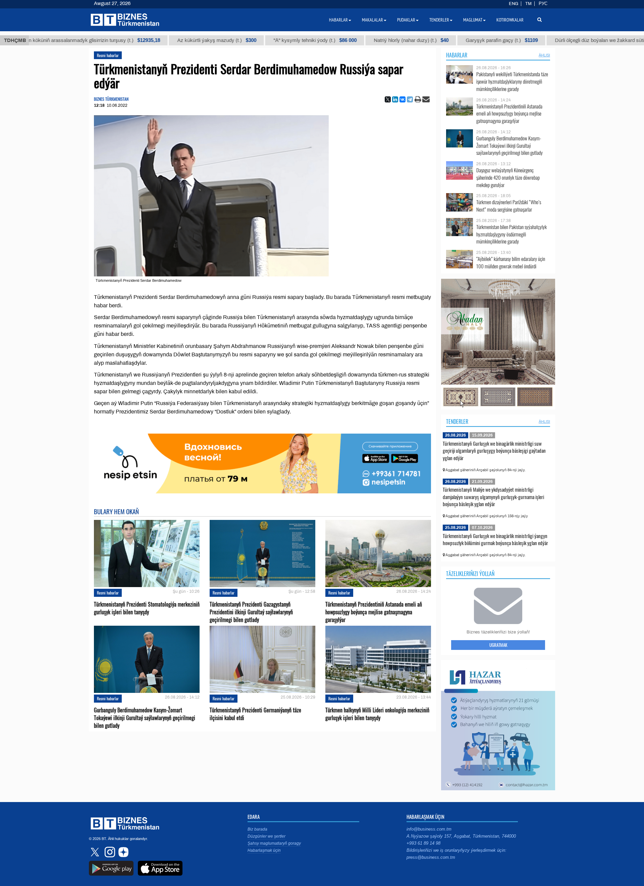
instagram (109, 852)
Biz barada (257, 829)
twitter (95, 852)
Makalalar (372, 20)
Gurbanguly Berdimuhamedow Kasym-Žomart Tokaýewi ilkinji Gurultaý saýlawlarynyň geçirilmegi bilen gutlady (144, 717)
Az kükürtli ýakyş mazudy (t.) (171, 40)
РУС (543, 3)
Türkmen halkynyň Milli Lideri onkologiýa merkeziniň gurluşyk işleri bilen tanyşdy (377, 714)
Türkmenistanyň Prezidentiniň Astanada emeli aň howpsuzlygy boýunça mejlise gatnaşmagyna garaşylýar (373, 612)
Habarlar (456, 55)
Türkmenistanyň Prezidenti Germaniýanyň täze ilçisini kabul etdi (255, 714)
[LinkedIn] (395, 99)
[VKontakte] (402, 99)
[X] (388, 99)
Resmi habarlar (108, 55)
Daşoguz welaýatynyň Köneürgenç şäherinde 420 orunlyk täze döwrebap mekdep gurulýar (508, 177)
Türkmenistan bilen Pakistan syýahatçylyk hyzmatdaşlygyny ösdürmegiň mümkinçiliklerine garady (511, 234)
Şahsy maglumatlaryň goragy (274, 843)
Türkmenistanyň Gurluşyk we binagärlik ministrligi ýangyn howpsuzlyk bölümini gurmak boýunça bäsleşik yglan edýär (495, 539)
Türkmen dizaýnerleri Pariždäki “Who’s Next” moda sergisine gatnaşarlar (508, 205)
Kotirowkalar (510, 20)
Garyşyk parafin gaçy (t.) (456, 40)
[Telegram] (410, 99)
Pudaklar (406, 20)
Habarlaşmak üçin (264, 850)
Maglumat (472, 20)
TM (528, 3)
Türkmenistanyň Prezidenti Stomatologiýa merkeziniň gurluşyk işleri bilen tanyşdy (147, 608)
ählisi (544, 55)
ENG (513, 3)
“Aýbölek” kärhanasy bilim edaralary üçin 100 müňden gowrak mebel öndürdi (510, 262)
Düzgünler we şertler (266, 836)
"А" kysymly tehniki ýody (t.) (269, 40)
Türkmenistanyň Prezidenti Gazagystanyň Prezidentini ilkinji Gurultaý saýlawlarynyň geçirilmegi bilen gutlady (251, 612)
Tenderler (457, 421)
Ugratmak (498, 644)
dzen (122, 852)
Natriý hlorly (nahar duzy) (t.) (365, 40)
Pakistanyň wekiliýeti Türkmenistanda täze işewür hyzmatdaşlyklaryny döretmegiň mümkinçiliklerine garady (512, 81)
